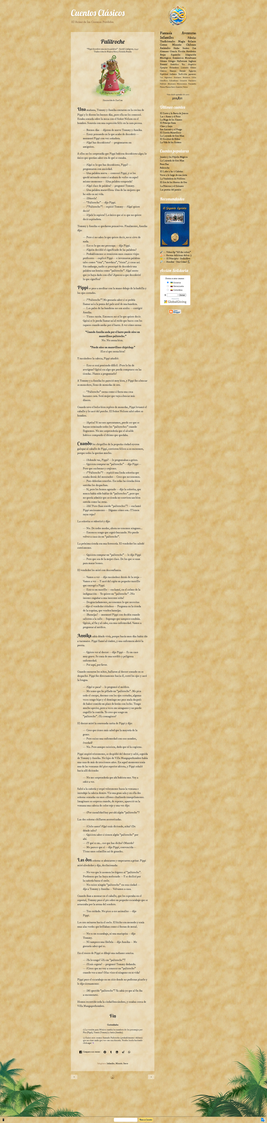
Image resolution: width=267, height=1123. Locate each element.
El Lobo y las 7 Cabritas (171, 171)
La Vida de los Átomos (170, 142)
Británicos (186, 77)
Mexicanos (172, 84)
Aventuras (189, 33)
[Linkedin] (116, 1052)
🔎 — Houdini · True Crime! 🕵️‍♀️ (175, 262)
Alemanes (164, 51)
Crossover (183, 81)
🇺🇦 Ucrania (175, 282)
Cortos (163, 45)
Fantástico (192, 81)
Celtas (194, 77)
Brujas (163, 54)
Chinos (193, 67)
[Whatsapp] (129, 1052)
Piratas (162, 87)
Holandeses (174, 67)
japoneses (192, 74)
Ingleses (192, 61)
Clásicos (163, 71)
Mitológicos (165, 58)
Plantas (168, 87)
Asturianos (177, 77)
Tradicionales (167, 41)
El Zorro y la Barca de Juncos (174, 113)
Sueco (125, 1063)
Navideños (191, 51)
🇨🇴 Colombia (176, 290)
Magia (181, 41)
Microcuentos (182, 84)
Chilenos (191, 45)
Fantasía (166, 33)
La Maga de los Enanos (171, 119)
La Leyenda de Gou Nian (172, 136)
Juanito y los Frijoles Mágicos (174, 157)
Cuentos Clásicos (98, 12)
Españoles (175, 54)
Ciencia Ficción (177, 51)
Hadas (176, 48)
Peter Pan (164, 164)
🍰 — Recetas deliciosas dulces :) (175, 255)
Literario (184, 67)
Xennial (163, 64)
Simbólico (174, 64)
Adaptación (190, 54)
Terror (185, 87)
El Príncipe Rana (168, 123)
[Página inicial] (112, 1078)
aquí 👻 (91, 1043)
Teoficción (182, 74)
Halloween (182, 61)
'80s (183, 64)
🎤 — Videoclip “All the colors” (175, 252)
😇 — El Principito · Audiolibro (175, 258)
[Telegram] (123, 1052)
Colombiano (173, 81)
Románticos (178, 58)
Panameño (192, 84)
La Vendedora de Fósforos (172, 178)
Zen (194, 48)
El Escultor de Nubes (170, 139)
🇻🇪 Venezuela (177, 286)
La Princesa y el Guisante (172, 186)
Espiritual (164, 74)
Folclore (163, 84)
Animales (165, 48)
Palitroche (164, 168)
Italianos (173, 74)
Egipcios (192, 71)
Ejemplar (164, 67)
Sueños (186, 48)
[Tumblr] (110, 1052)
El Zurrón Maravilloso (170, 132)
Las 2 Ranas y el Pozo (170, 116)
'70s (161, 77)
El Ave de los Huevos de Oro (173, 182)
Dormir (182, 71)
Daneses (173, 71)
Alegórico (192, 64)
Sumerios (179, 87)
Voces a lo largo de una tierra (173, 175)
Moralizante (190, 58)
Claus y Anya (166, 126)
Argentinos (168, 77)
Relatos (192, 41)
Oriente (163, 61)
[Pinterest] (104, 1052)
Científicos (164, 81)
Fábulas (192, 38)
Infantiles (111, 1063)
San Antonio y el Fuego (171, 129)
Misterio (119, 1063)
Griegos (171, 61)
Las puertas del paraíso (170, 189)
